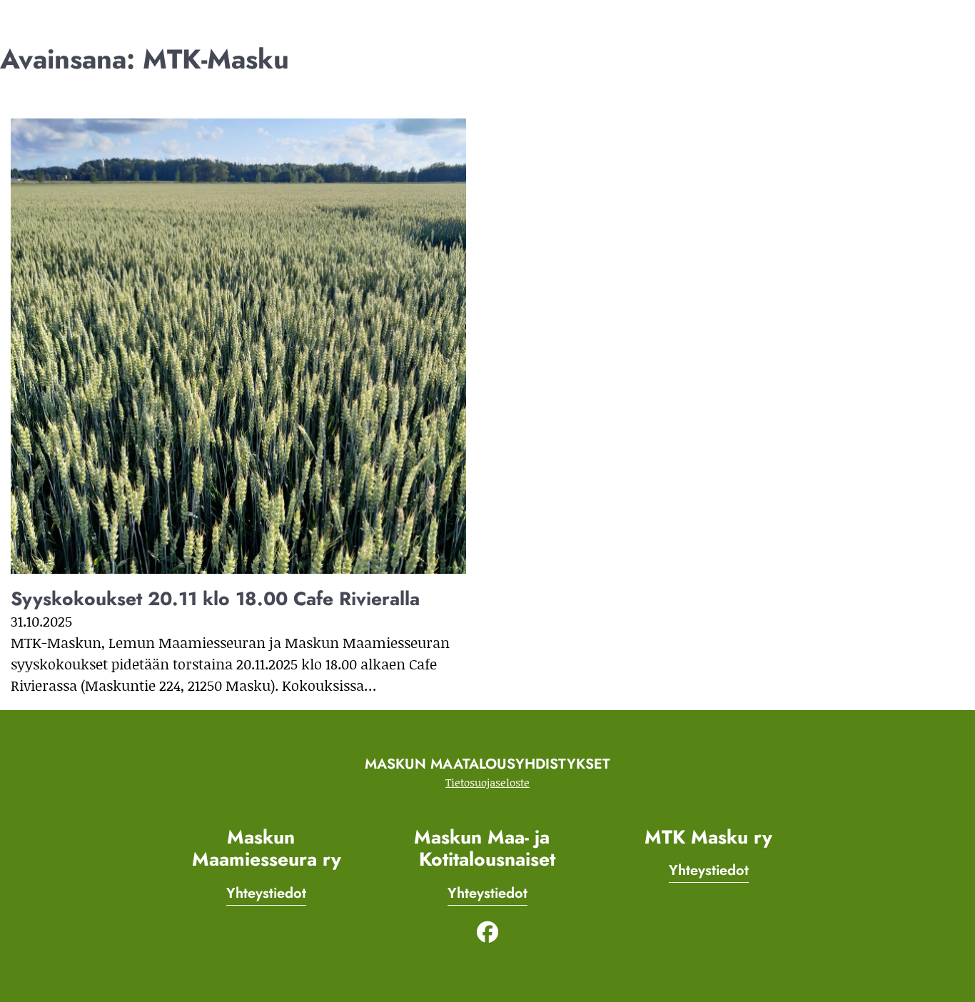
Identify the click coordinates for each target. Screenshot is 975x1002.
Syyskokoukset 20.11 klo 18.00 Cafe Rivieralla (215, 598)
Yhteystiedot (266, 893)
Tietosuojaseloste (487, 782)
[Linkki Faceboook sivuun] (487, 929)
